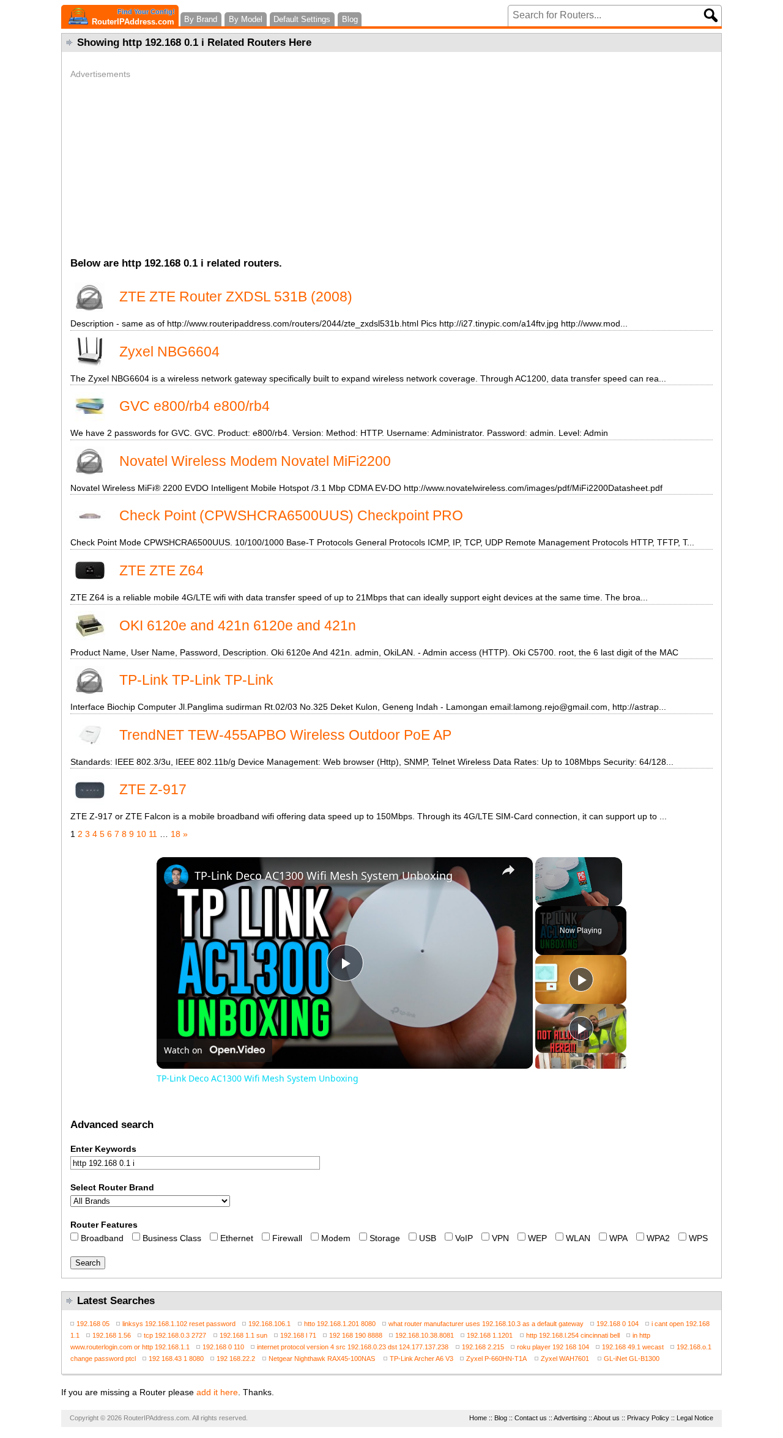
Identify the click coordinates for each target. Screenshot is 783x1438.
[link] (176, 877)
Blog (350, 19)
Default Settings (301, 19)
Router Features (104, 1225)
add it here (217, 1392)
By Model (245, 19)
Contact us (530, 1417)
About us (606, 1417)
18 (175, 834)
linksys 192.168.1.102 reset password (179, 1323)
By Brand (200, 19)
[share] (508, 870)
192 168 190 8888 (355, 1335)
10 (141, 834)
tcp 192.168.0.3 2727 (175, 1335)
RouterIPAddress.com (133, 17)
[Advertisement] (391, 164)
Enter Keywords (103, 1149)
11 (153, 834)
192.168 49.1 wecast (633, 1347)
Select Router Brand (112, 1187)
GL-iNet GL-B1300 (631, 1358)
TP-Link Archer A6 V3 (421, 1358)
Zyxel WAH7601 (566, 1358)
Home (478, 1417)
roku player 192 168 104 (553, 1347)
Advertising (570, 1417)
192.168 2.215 (483, 1347)
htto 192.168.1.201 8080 (340, 1323)
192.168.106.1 (269, 1323)
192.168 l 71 (298, 1335)
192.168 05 (92, 1323)
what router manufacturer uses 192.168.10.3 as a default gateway (486, 1323)
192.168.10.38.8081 (424, 1335)
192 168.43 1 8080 (176, 1358)
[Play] (581, 979)
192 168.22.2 (236, 1358)
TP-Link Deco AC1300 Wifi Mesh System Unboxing (324, 875)
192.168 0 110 (223, 1347)
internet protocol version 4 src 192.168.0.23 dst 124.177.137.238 (352, 1347)
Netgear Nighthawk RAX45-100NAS (323, 1358)
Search (87, 1262)
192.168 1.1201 (490, 1335)
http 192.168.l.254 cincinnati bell (573, 1335)
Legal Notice (695, 1417)
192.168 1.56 (111, 1335)
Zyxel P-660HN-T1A (497, 1358)
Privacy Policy (648, 1417)
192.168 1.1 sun (243, 1335)
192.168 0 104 (617, 1323)
